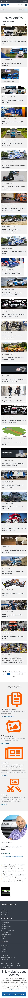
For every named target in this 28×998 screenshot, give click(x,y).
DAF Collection (25, 1)
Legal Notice (19, 965)
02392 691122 (6, 1)
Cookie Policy (6, 967)
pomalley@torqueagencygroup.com (13, 856)
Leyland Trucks (5, 932)
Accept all (7, 994)
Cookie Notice (15, 990)
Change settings (18, 994)
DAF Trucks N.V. (5, 922)
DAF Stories (4, 775)
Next (14, 676)
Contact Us (4, 915)
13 (18, 674)
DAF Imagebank (5, 743)
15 (24, 674)
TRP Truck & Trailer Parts (7, 930)
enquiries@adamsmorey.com (8, 957)
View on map (4, 959)
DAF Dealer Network (6, 926)
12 (14, 674)
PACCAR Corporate (6, 934)
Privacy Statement (14, 963)
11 (11, 674)
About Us (3, 909)
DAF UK (3, 924)
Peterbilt (3, 938)
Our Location (4, 911)
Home (5, 10)
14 (21, 674)
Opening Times (5, 913)
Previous (5, 671)
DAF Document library (6, 716)
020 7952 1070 (6, 853)
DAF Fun (3, 804)
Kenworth (3, 936)
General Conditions (8, 965)
